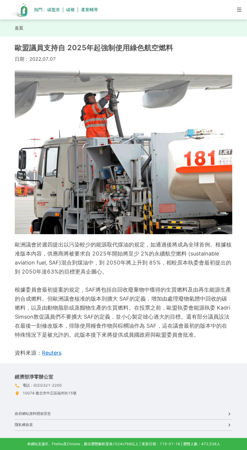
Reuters (51, 353)
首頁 (19, 27)
